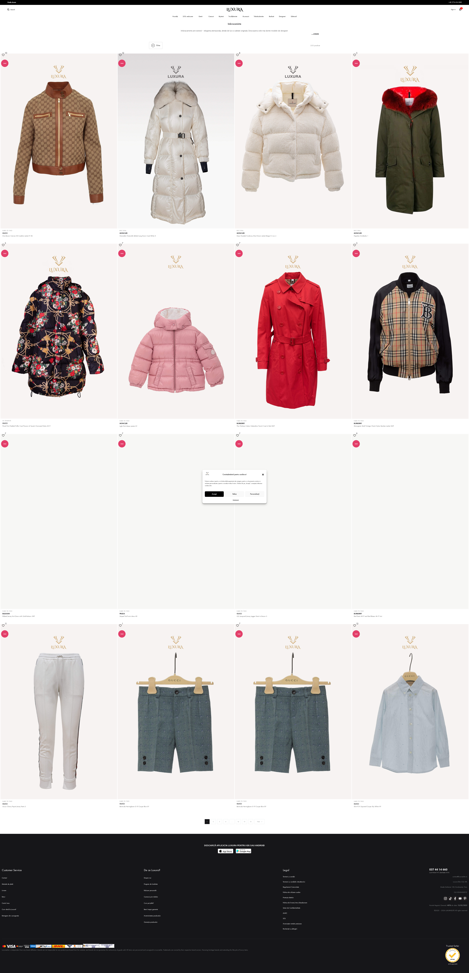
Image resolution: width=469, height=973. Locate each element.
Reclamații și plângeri (290, 929)
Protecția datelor (288, 898)
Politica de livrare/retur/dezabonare (295, 903)
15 (244, 821)
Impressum (236, 500)
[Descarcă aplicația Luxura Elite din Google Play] (243, 851)
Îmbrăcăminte (259, 16)
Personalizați (254, 494)
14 (238, 821)
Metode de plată (7, 884)
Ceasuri (211, 16)
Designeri (282, 16)
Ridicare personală (150, 890)
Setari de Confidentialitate (291, 908)
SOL (284, 918)
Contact (4, 878)
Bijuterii (221, 16)
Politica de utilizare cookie (291, 892)
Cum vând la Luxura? (9, 909)
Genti (200, 16)
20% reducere (188, 16)
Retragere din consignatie (10, 916)
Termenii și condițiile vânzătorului (294, 882)
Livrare (4, 890)
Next (258, 821)
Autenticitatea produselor (152, 916)
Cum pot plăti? (149, 903)
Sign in (453, 9)
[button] (263, 474)
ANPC (285, 913)
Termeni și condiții (289, 877)
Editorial (294, 16)
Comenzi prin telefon (151, 897)
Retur (3, 897)
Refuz (235, 494)
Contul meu (6, 903)
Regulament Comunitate (291, 887)
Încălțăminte (233, 16)
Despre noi (147, 878)
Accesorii (246, 16)
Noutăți (175, 16)
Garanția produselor (150, 922)
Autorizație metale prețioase (292, 924)
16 (250, 821)
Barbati (271, 16)
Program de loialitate (151, 884)
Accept (214, 494)
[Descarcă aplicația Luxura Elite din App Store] (225, 851)
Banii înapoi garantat (151, 909)
